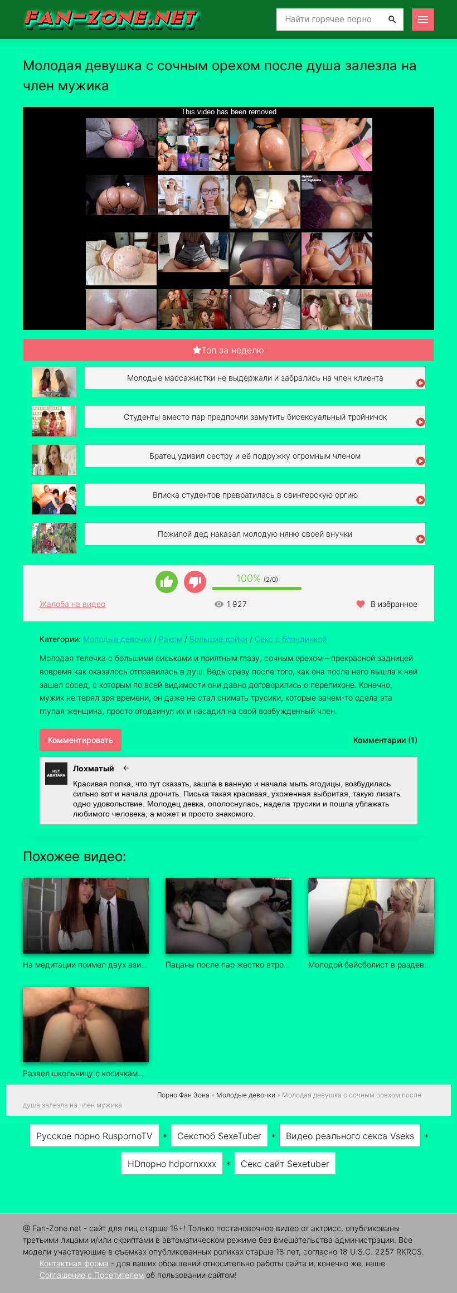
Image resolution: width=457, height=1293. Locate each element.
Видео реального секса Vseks (350, 1135)
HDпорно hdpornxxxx (172, 1163)
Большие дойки (218, 639)
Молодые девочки (117, 639)
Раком (170, 639)
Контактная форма (74, 1263)
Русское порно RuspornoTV (94, 1135)
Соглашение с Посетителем (92, 1275)
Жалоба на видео (72, 604)
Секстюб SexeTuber (219, 1135)
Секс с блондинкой (291, 639)
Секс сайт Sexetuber (285, 1163)
